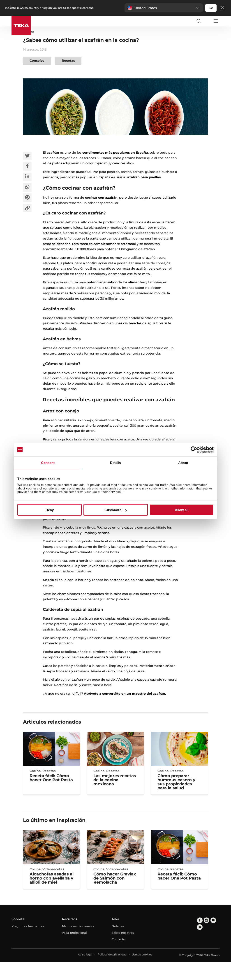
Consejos (37, 61)
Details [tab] (115, 462)
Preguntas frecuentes (28, 926)
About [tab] (183, 462)
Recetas (68, 61)
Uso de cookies (142, 954)
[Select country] (207, 21)
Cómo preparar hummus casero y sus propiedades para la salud (176, 781)
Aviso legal (85, 954)
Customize (112, 510)
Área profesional (74, 932)
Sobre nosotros (123, 932)
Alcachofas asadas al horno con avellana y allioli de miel (52, 878)
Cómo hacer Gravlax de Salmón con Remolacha (114, 878)
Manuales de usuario (78, 926)
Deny (50, 510)
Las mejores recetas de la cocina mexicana (114, 779)
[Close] (222, 8)
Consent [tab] (48, 462)
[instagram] (206, 920)
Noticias (118, 926)
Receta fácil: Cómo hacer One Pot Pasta (51, 777)
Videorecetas (53, 869)
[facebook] (200, 920)
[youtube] (213, 920)
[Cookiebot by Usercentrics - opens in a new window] (194, 449)
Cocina (35, 771)
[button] (163, 8)
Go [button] (211, 8)
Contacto (118, 939)
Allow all (181, 510)
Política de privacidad (112, 954)
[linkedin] (200, 927)
